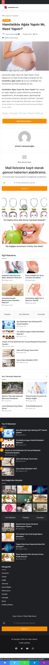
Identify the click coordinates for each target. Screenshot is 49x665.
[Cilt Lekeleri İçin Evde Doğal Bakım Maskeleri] (24, 489)
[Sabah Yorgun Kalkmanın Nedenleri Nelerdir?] (24, 508)
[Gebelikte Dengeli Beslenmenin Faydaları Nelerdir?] (13, 290)
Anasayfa (7, 16)
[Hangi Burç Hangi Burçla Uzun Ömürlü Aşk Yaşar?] (9, 508)
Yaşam (4, 576)
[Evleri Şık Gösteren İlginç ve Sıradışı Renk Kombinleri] (40, 508)
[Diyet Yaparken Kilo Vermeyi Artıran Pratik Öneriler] (9, 498)
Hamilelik (15, 16)
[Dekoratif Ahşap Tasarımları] (8, 353)
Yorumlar (41, 314)
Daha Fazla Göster (24, 121)
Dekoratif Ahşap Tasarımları (27, 350)
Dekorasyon (6, 591)
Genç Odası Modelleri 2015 (27, 360)
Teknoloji (5, 583)
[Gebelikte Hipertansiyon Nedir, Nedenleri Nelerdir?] (13, 267)
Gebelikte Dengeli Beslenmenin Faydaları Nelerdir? (10, 300)
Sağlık (4, 580)
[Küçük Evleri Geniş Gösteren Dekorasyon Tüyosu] (9, 489)
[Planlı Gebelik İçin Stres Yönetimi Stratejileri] (36, 267)
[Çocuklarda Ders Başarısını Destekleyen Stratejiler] (24, 498)
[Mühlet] (11, 7)
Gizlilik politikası (7, 605)
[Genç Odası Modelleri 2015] (8, 363)
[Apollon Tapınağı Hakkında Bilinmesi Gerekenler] (12, 388)
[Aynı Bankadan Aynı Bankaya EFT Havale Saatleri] (8, 324)
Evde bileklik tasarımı (34, 406)
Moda (4, 601)
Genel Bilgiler (6, 587)
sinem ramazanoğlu (11, 34)
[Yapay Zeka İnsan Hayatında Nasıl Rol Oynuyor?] (40, 489)
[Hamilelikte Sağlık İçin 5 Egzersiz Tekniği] (36, 290)
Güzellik (4, 594)
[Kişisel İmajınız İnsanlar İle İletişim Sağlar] (36, 388)
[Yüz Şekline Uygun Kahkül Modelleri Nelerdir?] (8, 335)
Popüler (7, 314)
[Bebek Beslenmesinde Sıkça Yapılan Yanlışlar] (40, 498)
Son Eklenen (24, 314)
